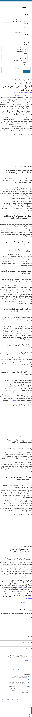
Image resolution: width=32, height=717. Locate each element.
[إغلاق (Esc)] (22, 714)
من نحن (25, 44)
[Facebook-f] (18, 669)
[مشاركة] (25, 714)
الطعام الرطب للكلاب (17, 21)
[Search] (26, 71)
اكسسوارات (27, 695)
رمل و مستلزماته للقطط (16, 32)
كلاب (25, 46)
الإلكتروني (13, 400)
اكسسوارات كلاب (20, 47)
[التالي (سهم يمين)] (28, 716)
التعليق (30, 617)
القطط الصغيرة (21, 58)
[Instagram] (13, 669)
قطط (25, 53)
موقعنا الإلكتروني (26, 361)
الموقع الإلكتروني (28, 648)
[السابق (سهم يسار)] (30, 716)
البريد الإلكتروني (27, 642)
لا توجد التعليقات (18, 95)
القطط (28, 690)
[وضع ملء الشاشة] (28, 714)
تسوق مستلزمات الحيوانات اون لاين (23, 92)
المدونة (25, 62)
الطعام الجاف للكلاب (20, 49)
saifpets (22, 587)
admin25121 (24, 602)
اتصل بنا (25, 64)
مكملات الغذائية (26, 693)
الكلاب (28, 688)
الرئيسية (25, 42)
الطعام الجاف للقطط (20, 55)
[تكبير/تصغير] (30, 714)
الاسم (30, 636)
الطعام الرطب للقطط (19, 56)
